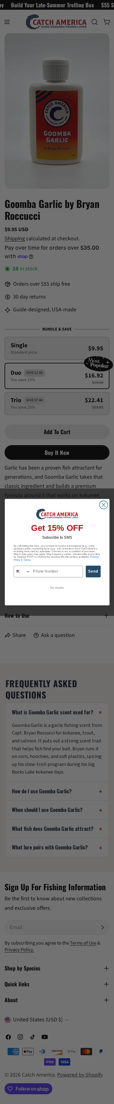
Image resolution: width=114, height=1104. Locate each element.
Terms (27, 559)
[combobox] (22, 571)
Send (93, 571)
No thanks (57, 587)
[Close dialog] (103, 505)
